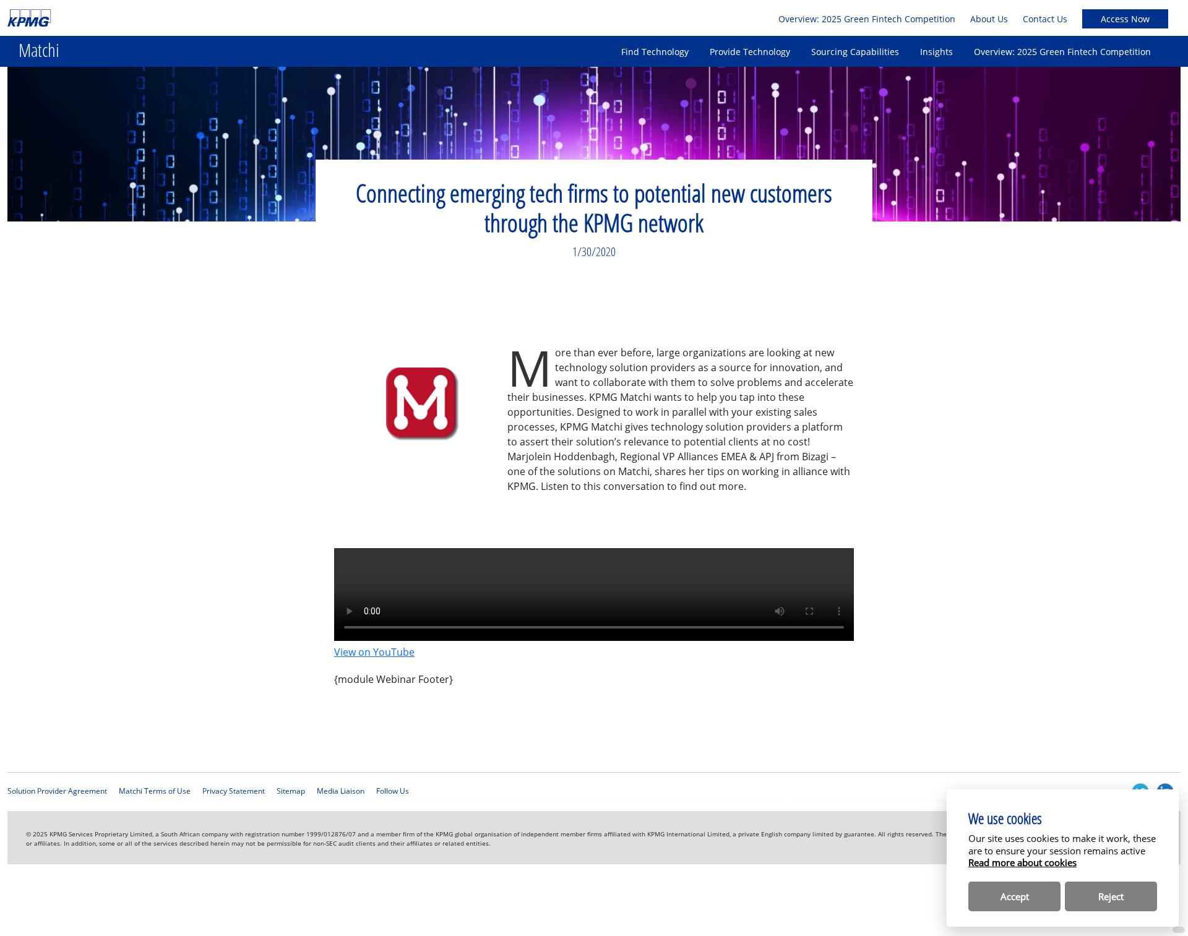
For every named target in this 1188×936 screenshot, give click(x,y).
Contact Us (1045, 19)
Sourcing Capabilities (855, 52)
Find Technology (655, 52)
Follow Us (392, 791)
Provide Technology (750, 52)
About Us (989, 19)
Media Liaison (340, 791)
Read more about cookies (1022, 862)
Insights (936, 52)
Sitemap (291, 791)
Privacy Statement (233, 791)
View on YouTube (374, 652)
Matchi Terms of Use (155, 791)
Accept (1015, 896)
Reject (1111, 896)
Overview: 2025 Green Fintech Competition (866, 19)
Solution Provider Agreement (57, 791)
